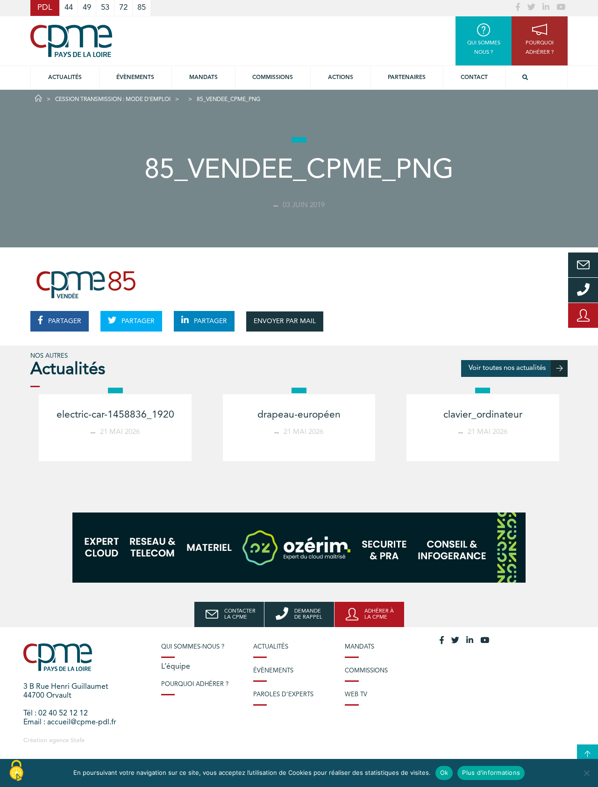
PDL (44, 8)
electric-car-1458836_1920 (115, 415)
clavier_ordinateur (482, 415)
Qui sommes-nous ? (192, 647)
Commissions (366, 671)
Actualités (65, 77)
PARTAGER (63, 321)
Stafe (78, 740)
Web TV (356, 695)
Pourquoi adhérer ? (194, 684)
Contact (474, 77)
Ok (444, 772)
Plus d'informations (491, 772)
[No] (586, 773)
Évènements (135, 77)
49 (87, 8)
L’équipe (175, 667)
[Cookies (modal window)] (16, 771)
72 (123, 8)
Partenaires (407, 77)
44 (68, 8)
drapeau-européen (299, 415)
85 (141, 8)
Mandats (203, 77)
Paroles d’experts (283, 695)
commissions (272, 77)
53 (105, 8)
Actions (340, 77)
